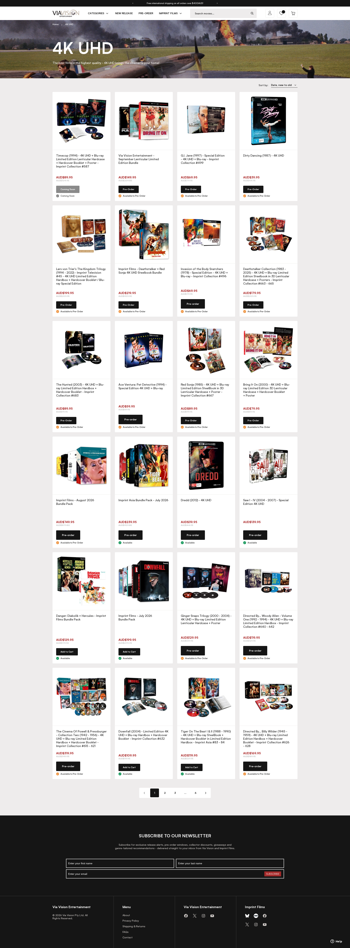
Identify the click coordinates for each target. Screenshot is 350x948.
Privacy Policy (130, 920)
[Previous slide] (132, 3)
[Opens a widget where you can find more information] (336, 941)
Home (55, 24)
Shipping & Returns (133, 926)
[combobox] (219, 13)
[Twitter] (194, 916)
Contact (127, 937)
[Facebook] (186, 916)
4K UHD (69, 24)
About (126, 915)
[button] (281, 13)
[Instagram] (203, 916)
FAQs (125, 931)
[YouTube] (212, 916)
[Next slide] (217, 3)
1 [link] (154, 792)
